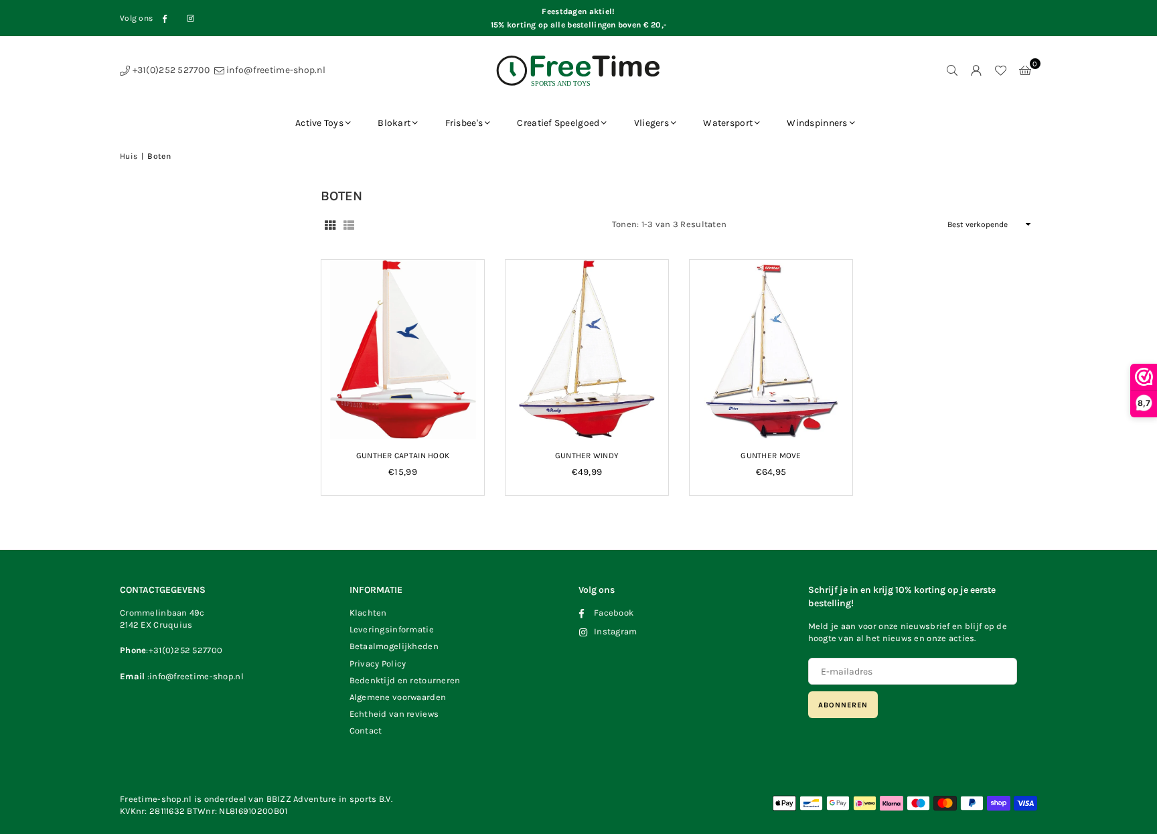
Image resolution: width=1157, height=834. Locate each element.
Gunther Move (771, 455)
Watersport (728, 123)
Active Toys (319, 123)
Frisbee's (464, 123)
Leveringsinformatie (392, 629)
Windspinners (817, 123)
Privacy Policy (378, 663)
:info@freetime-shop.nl (194, 676)
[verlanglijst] (1000, 70)
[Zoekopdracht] (952, 70)
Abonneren (843, 705)
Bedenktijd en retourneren (405, 680)
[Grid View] (330, 224)
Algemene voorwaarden (398, 697)
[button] (1025, 70)
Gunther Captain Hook (403, 455)
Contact (366, 730)
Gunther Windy (587, 455)
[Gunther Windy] (587, 349)
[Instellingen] (976, 70)
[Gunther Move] (771, 349)
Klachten (368, 613)
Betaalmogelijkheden (394, 646)
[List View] (348, 224)
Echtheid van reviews (394, 714)
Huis (128, 156)
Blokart (394, 123)
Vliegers (651, 123)
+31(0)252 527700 (170, 70)
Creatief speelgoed (558, 123)
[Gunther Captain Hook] (402, 349)
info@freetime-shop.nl (274, 70)
